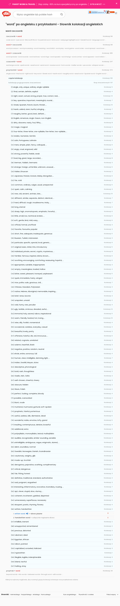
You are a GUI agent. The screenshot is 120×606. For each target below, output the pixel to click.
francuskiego (46, 594)
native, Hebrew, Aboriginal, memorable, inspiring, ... (36, 291)
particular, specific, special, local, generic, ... (33, 242)
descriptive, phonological (25, 367)
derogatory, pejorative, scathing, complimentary (35, 465)
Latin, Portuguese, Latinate (25, 140)
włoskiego (36, 594)
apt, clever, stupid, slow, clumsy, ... (29, 491)
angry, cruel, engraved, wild (25, 149)
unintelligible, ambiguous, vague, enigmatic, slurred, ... (36, 442)
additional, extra (21, 429)
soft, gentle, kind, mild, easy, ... (26, 220)
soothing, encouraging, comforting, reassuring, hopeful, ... (39, 260)
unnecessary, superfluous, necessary (30, 500)
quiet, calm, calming (23, 189)
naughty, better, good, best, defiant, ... (30, 114)
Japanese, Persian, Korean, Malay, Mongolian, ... (34, 176)
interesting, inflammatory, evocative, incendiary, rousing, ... (39, 487)
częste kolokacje (16, 78)
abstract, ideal (21, 535)
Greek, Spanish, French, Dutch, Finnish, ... (30, 105)
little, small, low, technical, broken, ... (30, 216)
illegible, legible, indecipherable (28, 557)
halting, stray (20, 566)
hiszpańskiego (26, 594)
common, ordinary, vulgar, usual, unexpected (34, 185)
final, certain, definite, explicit (26, 91)
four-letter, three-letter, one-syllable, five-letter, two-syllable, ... (40, 131)
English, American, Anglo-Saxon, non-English (32, 118)
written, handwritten (23, 509)
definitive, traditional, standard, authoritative (34, 478)
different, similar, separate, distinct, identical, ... (34, 198)
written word (20, 513)
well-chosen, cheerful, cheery (27, 380)
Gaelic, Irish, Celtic (22, 376)
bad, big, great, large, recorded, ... (28, 158)
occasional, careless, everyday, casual (31, 327)
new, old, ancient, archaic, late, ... (28, 194)
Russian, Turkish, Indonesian (26, 238)
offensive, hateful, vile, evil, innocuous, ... (31, 336)
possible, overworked (23, 398)
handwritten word (22, 517)
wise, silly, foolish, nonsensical (27, 322)
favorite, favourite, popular (26, 229)
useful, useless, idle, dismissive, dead (30, 416)
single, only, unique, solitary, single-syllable (31, 87)
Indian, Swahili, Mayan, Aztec (27, 362)
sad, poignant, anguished (25, 482)
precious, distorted (23, 530)
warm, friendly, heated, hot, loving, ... (30, 318)
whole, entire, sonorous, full (25, 353)
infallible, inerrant (22, 522)
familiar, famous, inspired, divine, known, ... (32, 256)
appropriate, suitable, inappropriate (29, 265)
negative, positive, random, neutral (29, 349)
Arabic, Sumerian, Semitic (25, 136)
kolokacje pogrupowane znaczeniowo (25, 82)
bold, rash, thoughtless (24, 371)
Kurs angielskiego (69, 594)
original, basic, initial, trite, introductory (31, 247)
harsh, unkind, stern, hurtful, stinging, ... (30, 109)
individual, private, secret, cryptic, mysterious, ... (34, 251)
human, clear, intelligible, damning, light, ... (32, 358)
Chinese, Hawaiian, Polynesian (27, 287)
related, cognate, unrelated (26, 340)
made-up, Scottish (23, 460)
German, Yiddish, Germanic (25, 162)
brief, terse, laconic (23, 296)
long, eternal (20, 207)
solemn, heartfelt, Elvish (24, 345)
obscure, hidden (21, 385)
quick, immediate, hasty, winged (28, 278)
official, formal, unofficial (25, 225)
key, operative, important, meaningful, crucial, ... (34, 100)
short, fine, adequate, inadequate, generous (33, 234)
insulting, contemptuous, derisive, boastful (32, 425)
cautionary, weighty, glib (25, 456)
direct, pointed (21, 544)
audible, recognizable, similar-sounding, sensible (35, 438)
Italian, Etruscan (21, 171)
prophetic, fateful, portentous (27, 411)
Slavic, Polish (20, 389)
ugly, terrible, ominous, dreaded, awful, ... (31, 309)
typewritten (20, 553)
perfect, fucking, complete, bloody (29, 393)
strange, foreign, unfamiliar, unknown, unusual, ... (34, 167)
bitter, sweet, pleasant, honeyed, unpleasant (34, 273)
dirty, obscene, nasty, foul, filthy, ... (28, 122)
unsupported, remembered (26, 526)
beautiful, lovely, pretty (24, 331)
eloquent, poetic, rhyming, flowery (29, 504)
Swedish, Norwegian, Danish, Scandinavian (33, 451)
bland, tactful (21, 562)
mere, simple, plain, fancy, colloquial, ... (30, 145)
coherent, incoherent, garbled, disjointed (32, 496)
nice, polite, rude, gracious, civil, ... (29, 282)
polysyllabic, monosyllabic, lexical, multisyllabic (34, 433)
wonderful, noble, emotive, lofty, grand (31, 420)
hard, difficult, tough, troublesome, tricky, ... (33, 202)
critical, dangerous (22, 469)
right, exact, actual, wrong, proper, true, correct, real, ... (36, 96)
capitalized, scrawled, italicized (28, 548)
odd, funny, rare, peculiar (25, 305)
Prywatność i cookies (86, 594)
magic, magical (21, 127)
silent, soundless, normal (25, 447)
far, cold (18, 180)
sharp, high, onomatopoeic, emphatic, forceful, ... (35, 211)
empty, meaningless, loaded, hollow (30, 269)
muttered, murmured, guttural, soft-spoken (33, 407)
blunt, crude (20, 402)
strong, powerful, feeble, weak (27, 154)
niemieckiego (15, 594)
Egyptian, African (22, 539)
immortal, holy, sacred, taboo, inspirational (33, 313)
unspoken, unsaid (22, 300)
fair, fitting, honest (22, 473)
